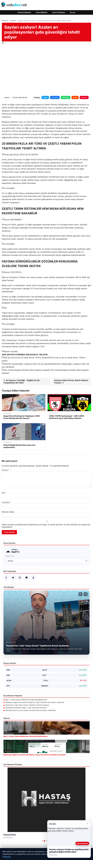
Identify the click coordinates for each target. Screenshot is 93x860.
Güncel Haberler (24, 12)
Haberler (5, 20)
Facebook (54, 97)
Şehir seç (10, 556)
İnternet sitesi (8, 512)
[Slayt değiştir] (42, 841)
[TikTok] (33, 577)
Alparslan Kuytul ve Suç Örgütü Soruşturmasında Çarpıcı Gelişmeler (30, 710)
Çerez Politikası (58, 12)
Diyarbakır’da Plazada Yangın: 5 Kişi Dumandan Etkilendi (26, 708)
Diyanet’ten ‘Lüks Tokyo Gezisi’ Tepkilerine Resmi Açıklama (27, 705)
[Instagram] (20, 577)
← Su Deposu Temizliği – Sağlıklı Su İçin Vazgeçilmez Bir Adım (22, 381)
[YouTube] (26, 577)
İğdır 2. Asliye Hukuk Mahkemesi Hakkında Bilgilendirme (26, 700)
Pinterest (84, 97)
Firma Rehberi (41, 12)
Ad (4, 493)
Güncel (13, 20)
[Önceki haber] (80, 594)
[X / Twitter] (13, 577)
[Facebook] (6, 577)
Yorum (5, 470)
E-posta (6, 502)
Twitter (45, 97)
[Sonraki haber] (86, 594)
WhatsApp (65, 97)
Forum (72, 12)
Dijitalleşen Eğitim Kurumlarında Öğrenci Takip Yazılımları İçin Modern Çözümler (34, 702)
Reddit (75, 97)
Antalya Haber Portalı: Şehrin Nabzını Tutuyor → (71, 381)
